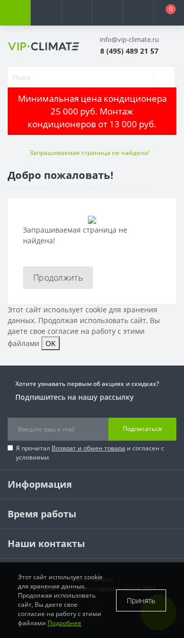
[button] (76, 13)
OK (50, 343)
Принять (141, 600)
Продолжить (58, 277)
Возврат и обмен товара (88, 448)
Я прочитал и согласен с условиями (90, 453)
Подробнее (64, 623)
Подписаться (142, 428)
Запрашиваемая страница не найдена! (89, 152)
